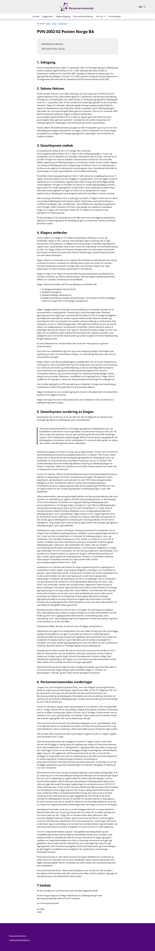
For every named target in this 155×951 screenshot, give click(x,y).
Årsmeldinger (115, 16)
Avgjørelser (47, 16)
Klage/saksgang (63, 16)
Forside (35, 16)
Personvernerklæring (83, 16)
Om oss (99, 16)
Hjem (48, 23)
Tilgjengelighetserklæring (19, 940)
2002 (54, 23)
